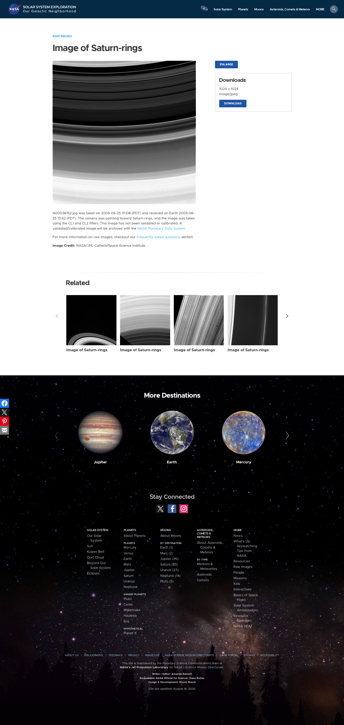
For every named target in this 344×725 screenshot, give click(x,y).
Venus (128, 553)
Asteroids (204, 574)
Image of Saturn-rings (87, 350)
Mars (127, 564)
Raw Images (62, 36)
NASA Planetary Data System (161, 228)
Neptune (130, 587)
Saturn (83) (169, 564)
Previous (57, 316)
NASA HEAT (243, 626)
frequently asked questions (158, 237)
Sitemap (249, 655)
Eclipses (93, 573)
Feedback (116, 655)
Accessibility (269, 655)
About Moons (170, 535)
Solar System (97, 530)
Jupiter (100, 462)
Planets (130, 530)
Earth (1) (166, 547)
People (239, 572)
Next (287, 316)
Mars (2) (166, 553)
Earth (172, 462)
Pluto (128, 599)
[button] (320, 9)
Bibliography (93, 655)
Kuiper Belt (95, 551)
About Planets (135, 535)
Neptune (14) (170, 575)
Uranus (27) (169, 570)
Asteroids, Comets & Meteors (205, 534)
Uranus (129, 581)
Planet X (130, 633)
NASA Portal (229, 655)
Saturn (129, 575)
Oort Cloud (95, 557)
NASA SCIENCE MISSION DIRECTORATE (189, 655)
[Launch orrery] (204, 10)
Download (233, 103)
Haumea (130, 615)
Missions (240, 578)
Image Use (152, 655)
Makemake (132, 610)
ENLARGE (226, 64)
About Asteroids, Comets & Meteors (210, 547)
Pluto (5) (167, 581)
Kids (237, 583)
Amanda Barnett (181, 674)
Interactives (242, 589)
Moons (165, 530)
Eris (126, 621)
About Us (72, 655)
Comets (203, 580)
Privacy (134, 655)
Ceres (128, 604)
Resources (242, 561)
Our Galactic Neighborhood (49, 12)
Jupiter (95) (169, 559)
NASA (15, 9)
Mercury (243, 462)
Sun (90, 546)
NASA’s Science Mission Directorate (199, 667)
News (238, 535)
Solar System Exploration (49, 6)
